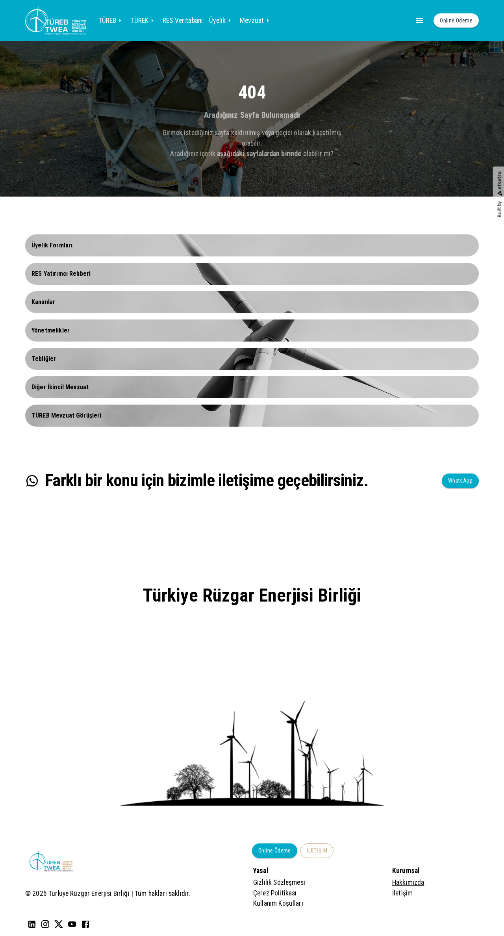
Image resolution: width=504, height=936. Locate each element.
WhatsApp (460, 480)
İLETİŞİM (317, 850)
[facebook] (85, 924)
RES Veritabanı (183, 20)
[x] (58, 924)
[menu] (419, 20)
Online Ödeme (274, 850)
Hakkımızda (408, 882)
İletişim (402, 893)
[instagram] (45, 924)
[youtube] (72, 924)
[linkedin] (32, 924)
